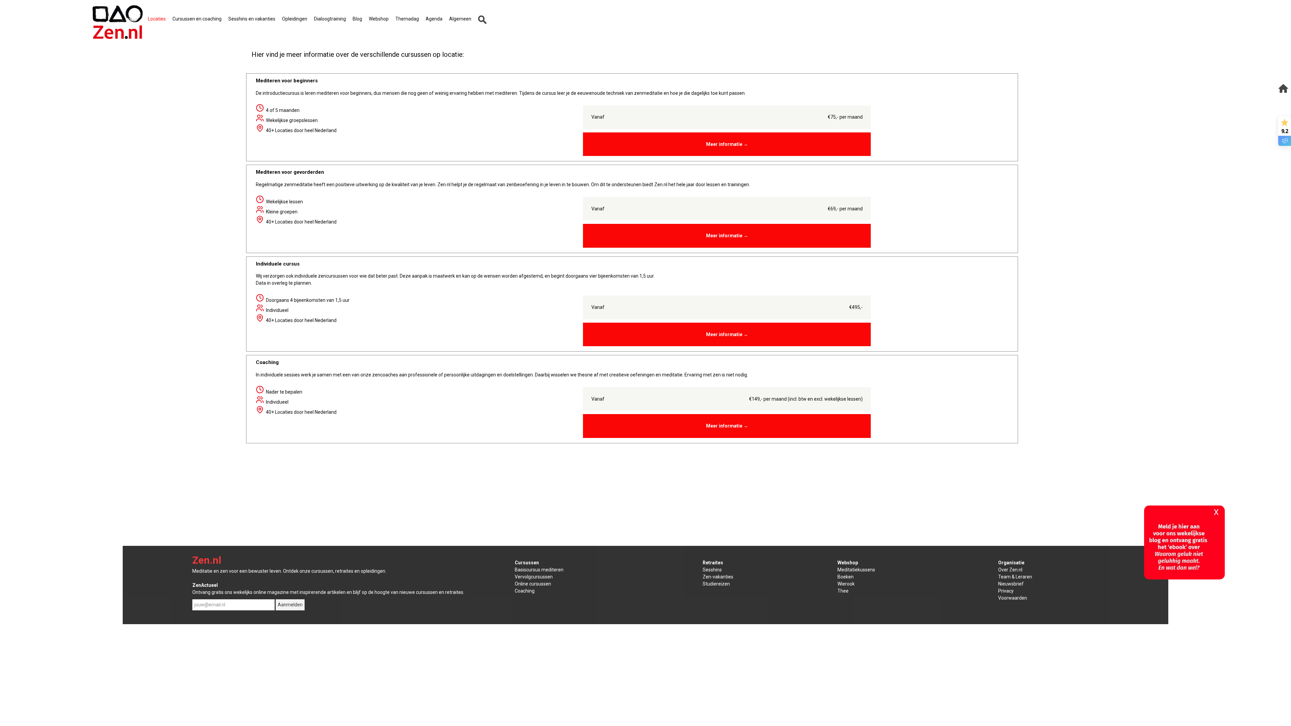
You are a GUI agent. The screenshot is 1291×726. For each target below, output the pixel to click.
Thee (843, 591)
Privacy (1006, 591)
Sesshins (712, 569)
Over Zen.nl (1010, 569)
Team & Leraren (1015, 576)
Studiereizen (716, 584)
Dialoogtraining (330, 19)
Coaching (525, 591)
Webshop (379, 19)
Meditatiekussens (856, 569)
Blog (357, 19)
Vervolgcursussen (534, 576)
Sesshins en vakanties (251, 19)
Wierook (846, 584)
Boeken (845, 576)
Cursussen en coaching (197, 19)
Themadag (407, 19)
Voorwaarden (1012, 598)
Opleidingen (294, 19)
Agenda (434, 19)
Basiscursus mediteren (539, 569)
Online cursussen (533, 584)
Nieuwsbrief (1011, 584)
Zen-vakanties (718, 576)
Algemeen (460, 19)
